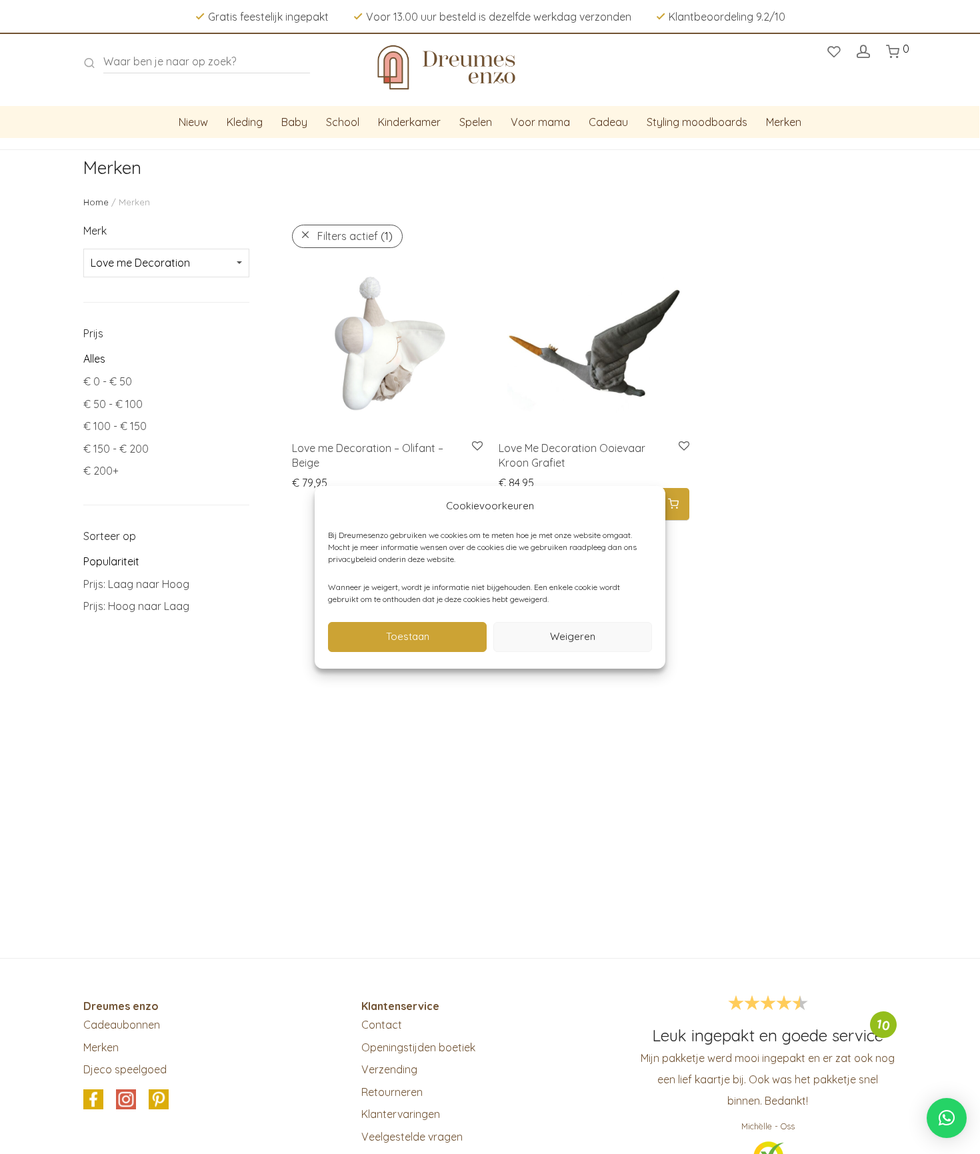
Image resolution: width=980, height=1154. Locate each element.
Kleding (245, 122)
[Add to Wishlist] (476, 446)
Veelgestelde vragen (412, 1136)
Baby (294, 122)
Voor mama (540, 122)
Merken (783, 122)
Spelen (475, 122)
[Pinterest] (159, 1100)
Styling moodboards (697, 122)
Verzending (389, 1069)
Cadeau (608, 122)
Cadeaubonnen (121, 1024)
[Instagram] (126, 1100)
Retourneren (392, 1092)
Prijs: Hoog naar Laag (136, 606)
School (342, 122)
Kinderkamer (409, 122)
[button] (673, 504)
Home (96, 202)
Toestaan (407, 636)
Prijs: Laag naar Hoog (136, 584)
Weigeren (572, 636)
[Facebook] (93, 1100)
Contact (381, 1024)
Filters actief (355, 236)
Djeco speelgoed (125, 1069)
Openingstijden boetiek (418, 1047)
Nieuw (193, 122)
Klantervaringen (400, 1114)
